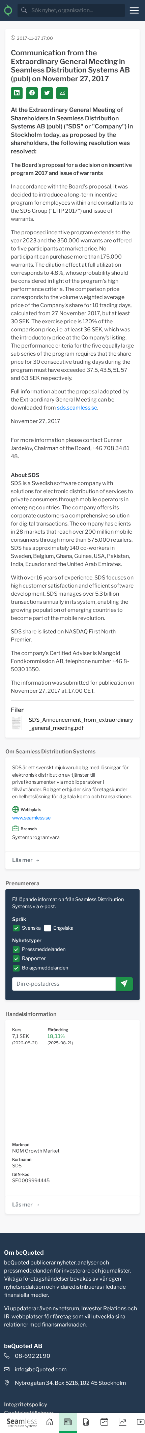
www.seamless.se (31, 818)
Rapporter (34, 958)
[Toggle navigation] (134, 10)
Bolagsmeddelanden (45, 968)
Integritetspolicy (25, 1404)
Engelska (63, 928)
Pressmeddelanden (43, 949)
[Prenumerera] (124, 984)
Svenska (31, 928)
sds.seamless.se (77, 408)
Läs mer (22, 860)
